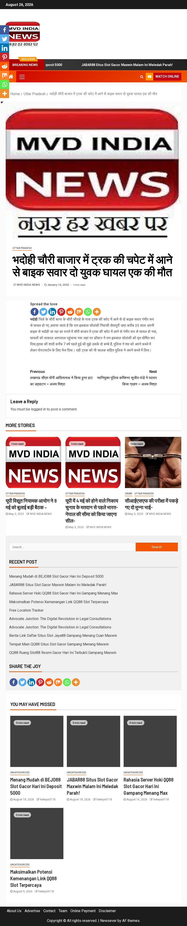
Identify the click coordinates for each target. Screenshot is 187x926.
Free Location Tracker (26, 610)
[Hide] (2, 102)
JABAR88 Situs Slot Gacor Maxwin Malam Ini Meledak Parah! (114, 65)
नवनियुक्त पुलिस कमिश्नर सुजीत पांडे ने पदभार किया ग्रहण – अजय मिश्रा (127, 377)
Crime (128, 493)
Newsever (108, 920)
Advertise (32, 911)
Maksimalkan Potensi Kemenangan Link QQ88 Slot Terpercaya (58, 602)
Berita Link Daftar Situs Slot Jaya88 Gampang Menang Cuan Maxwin (63, 635)
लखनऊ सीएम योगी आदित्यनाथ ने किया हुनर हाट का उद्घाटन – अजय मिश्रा (61, 377)
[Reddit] (70, 312)
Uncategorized (20, 772)
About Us (14, 911)
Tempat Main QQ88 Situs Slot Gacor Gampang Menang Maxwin (59, 644)
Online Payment (83, 911)
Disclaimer (107, 911)
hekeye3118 (47, 799)
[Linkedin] (52, 312)
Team (63, 911)
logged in (38, 409)
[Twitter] (43, 312)
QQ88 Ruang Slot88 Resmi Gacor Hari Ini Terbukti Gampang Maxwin (62, 652)
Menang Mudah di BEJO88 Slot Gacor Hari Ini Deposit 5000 (56, 576)
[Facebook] (35, 312)
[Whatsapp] (88, 312)
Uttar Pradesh (22, 248)
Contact (49, 911)
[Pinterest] (61, 312)
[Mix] (79, 312)
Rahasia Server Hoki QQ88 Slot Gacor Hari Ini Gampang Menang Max (63, 593)
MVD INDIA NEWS (29, 284)
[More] (97, 312)
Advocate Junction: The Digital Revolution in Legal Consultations (60, 619)
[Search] (142, 76)
